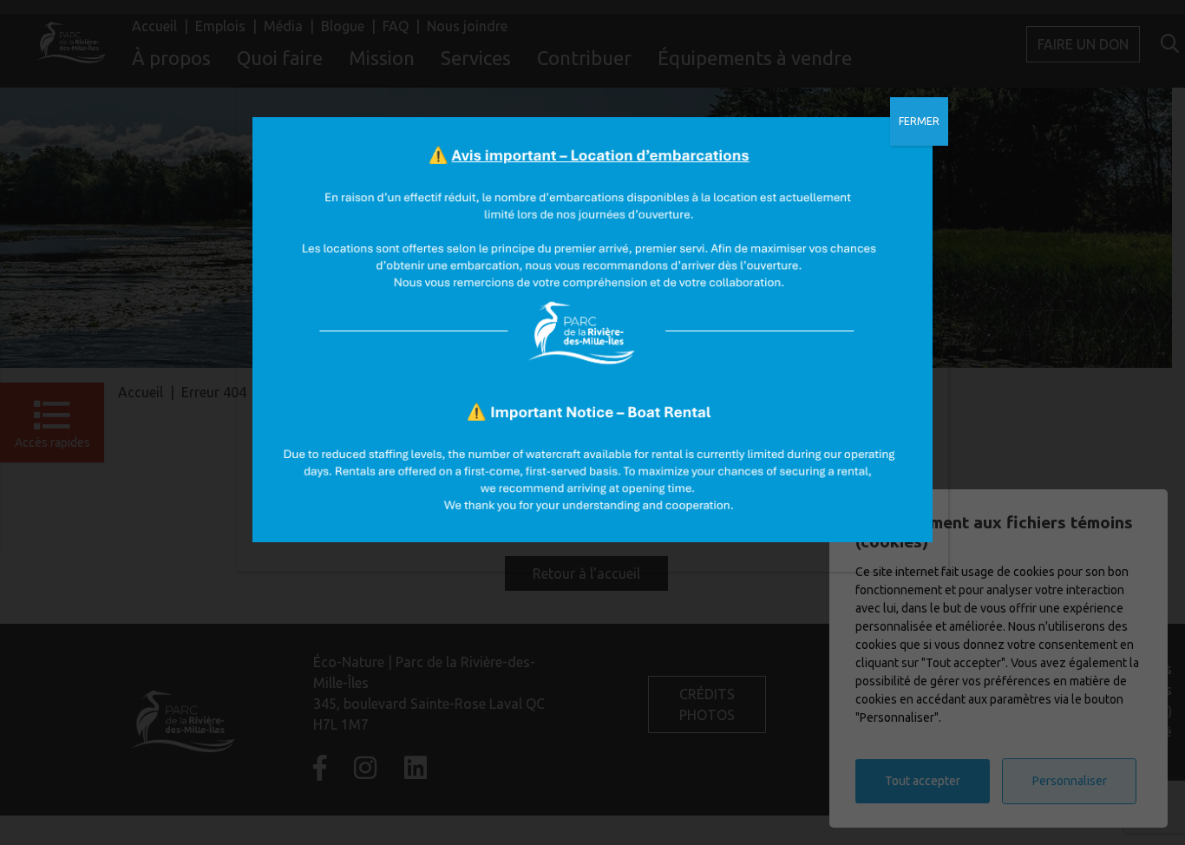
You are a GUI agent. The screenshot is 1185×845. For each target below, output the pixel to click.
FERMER (919, 121)
